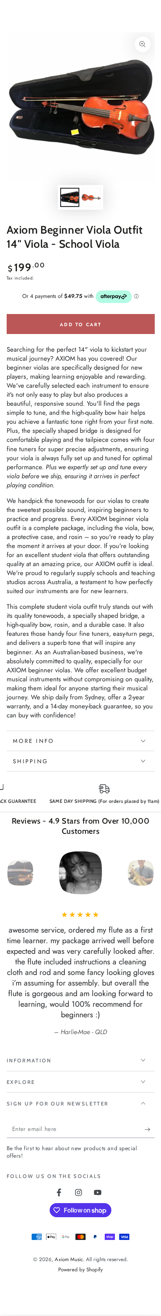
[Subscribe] (149, 1129)
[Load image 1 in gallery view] (69, 197)
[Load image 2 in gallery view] (91, 197)
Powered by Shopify (80, 1269)
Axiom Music (69, 1259)
